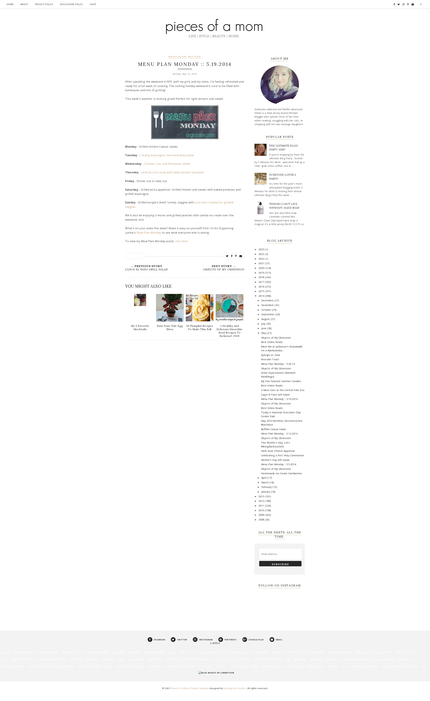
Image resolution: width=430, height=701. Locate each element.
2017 (262, 281)
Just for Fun (241, 659)
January (266, 491)
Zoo (423, 666)
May (264, 333)
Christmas (261, 652)
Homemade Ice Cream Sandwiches (281, 473)
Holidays (184, 659)
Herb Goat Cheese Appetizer (278, 450)
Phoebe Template (199, 688)
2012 (262, 500)
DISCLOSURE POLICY (71, 4)
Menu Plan (177, 57)
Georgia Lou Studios (235, 688)
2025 (262, 249)
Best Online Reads (272, 342)
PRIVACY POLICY (44, 4)
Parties (403, 659)
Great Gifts (155, 659)
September (268, 314)
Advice (5, 652)
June (264, 328)
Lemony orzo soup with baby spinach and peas (172, 172)
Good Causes (136, 659)
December (267, 300)
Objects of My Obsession (276, 337)
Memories (300, 659)
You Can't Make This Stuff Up (399, 666)
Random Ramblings (63, 666)
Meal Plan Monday (149, 232)
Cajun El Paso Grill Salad (275, 394)
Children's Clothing (238, 652)
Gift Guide (76, 659)
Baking (67, 652)
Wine (345, 666)
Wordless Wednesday (365, 666)
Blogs (172, 652)
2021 (262, 263)
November (268, 305)
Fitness (414, 652)
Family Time (385, 652)
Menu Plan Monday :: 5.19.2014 (279, 399)
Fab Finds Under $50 (339, 652)
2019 (262, 272)
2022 (262, 258)
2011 (262, 505)
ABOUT (24, 4)
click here (181, 241)
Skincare (121, 666)
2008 (262, 519)
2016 (262, 286)
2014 (262, 295)
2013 (262, 496)
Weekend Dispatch (274, 666)
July (263, 323)
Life (288, 659)
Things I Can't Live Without (195, 666)
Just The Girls (221, 659)
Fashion (401, 652)
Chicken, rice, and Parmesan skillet (167, 164)
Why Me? (333, 666)
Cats (194, 652)
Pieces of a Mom (179, 688)
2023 (262, 254)
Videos (255, 666)
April (264, 477)
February (267, 487)
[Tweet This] (227, 256)
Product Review (37, 666)
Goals (121, 659)
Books (184, 652)
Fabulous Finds (364, 652)
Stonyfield (154, 666)
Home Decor (201, 659)
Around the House (24, 652)
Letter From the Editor (267, 659)
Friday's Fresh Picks (23, 659)
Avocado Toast (270, 359)
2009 (262, 514)
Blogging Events (155, 652)
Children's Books (211, 652)
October (266, 309)
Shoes (108, 666)
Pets (414, 659)
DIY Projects (295, 652)
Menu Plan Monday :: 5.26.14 (278, 363)
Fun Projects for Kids (53, 659)
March (265, 482)
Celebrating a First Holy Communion (282, 455)
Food (5, 659)
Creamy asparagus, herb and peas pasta (167, 155)
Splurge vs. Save (270, 355)
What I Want (296, 666)
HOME (10, 4)
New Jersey (333, 659)
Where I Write (316, 666)
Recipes (194, 57)
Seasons (96, 666)
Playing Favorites (13, 666)
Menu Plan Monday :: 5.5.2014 (278, 464)
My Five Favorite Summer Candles (281, 381)
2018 (262, 277)
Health (170, 659)
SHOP (93, 4)
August (266, 319)
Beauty (79, 652)
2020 (262, 268)
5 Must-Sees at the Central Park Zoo (283, 390)
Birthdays (134, 652)
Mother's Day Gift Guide (275, 460)
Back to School (49, 652)
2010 (262, 510)
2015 (262, 291)
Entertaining (315, 652)
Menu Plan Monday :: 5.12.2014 (279, 433)
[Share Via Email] (240, 256)
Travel (221, 666)
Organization (386, 659)
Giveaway (92, 659)
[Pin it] (236, 256)
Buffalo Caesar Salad (273, 429)
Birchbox (118, 652)
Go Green (107, 659)
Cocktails (278, 652)
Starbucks (137, 666)
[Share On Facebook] (232, 256)
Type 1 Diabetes (238, 666)
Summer (170, 666)
